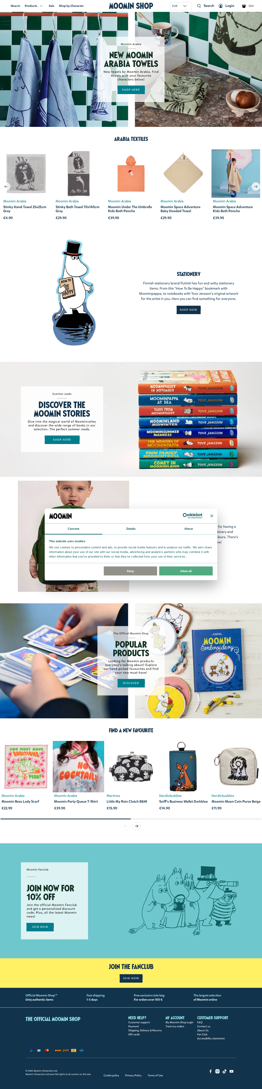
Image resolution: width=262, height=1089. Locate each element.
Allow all (186, 571)
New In (15, 6)
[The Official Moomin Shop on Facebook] (210, 1072)
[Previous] (6, 186)
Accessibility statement (211, 1038)
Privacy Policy (133, 1075)
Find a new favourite (131, 730)
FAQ (200, 1022)
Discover (131, 683)
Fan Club (202, 1034)
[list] (131, 780)
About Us (202, 1030)
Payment (133, 1026)
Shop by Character (71, 6)
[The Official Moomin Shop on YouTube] (231, 1072)
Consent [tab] (73, 528)
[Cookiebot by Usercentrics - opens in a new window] (185, 516)
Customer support (139, 1022)
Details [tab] (131, 528)
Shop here (62, 439)
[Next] (256, 186)
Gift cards (134, 1034)
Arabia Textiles (131, 139)
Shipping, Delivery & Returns (145, 1030)
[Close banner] (211, 516)
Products (31, 6)
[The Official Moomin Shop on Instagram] (217, 1072)
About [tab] (188, 528)
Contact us (203, 1026)
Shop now (189, 310)
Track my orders (175, 1026)
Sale (51, 6)
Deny (130, 571)
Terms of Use (155, 1075)
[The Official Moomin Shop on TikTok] (224, 1072)
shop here (131, 90)
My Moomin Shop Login (179, 1022)
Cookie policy (111, 1075)
